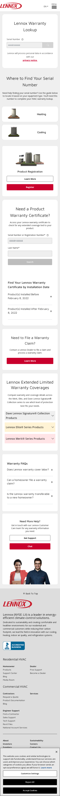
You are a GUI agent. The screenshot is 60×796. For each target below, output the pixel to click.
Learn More (30, 179)
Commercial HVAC (15, 686)
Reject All (29, 782)
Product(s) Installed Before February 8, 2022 (23, 296)
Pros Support (36, 669)
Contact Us (35, 747)
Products (7, 669)
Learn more (46, 767)
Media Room (8, 680)
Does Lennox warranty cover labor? (28, 469)
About (6, 740)
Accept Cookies (30, 790)
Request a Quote (10, 697)
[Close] (56, 752)
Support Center (10, 673)
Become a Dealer (38, 673)
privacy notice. (30, 60)
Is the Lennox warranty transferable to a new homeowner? (28, 495)
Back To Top (32, 593)
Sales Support (9, 717)
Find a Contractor (11, 714)
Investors (7, 744)
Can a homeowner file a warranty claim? (27, 481)
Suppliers (7, 747)
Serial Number (13, 39)
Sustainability (36, 740)
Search (30, 262)
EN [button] (45, 6)
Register (30, 187)
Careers (34, 744)
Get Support (30, 538)
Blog (5, 676)
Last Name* (14, 247)
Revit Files (7, 724)
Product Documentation (14, 700)
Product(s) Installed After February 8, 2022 (28, 310)
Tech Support (9, 720)
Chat (30, 546)
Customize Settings (30, 773)
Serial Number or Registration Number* (27, 235)
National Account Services (15, 727)
